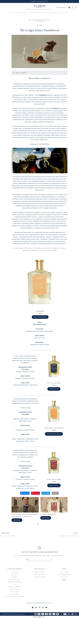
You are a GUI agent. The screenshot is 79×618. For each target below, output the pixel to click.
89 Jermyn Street (64, 574)
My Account (15, 594)
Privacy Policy (15, 589)
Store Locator (39, 572)
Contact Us (15, 572)
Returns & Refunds (14, 581)
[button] (16, 13)
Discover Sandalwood (40, 317)
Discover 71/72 (54, 388)
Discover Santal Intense (54, 433)
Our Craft (64, 577)
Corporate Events (39, 577)
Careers (15, 577)
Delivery (15, 574)
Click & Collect (14, 579)
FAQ (15, 584)
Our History (64, 572)
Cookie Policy (15, 591)
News (64, 579)
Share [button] (40, 25)
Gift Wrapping (39, 574)
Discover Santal (54, 485)
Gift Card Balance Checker (14, 596)
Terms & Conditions (14, 586)
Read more (17, 520)
